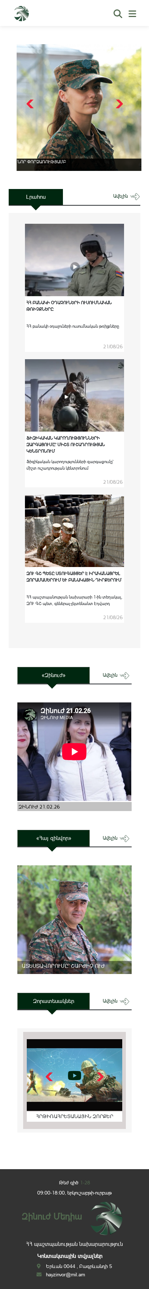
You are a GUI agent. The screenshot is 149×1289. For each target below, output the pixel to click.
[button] (118, 104)
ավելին (121, 196)
